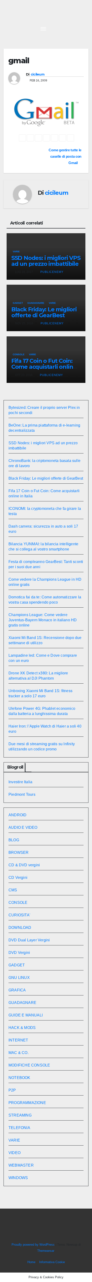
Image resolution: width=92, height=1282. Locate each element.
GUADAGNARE (35, 303)
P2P (12, 1090)
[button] (73, 28)
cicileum (37, 74)
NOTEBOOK (19, 1078)
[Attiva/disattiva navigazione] (43, 28)
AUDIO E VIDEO (23, 827)
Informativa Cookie (52, 1262)
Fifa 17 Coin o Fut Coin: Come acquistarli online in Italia (43, 366)
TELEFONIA (19, 1128)
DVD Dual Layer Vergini (29, 940)
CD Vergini (17, 878)
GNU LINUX (19, 978)
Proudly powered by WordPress (33, 1244)
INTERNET (18, 1040)
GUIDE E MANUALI (25, 1015)
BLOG (13, 840)
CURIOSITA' (19, 915)
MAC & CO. (18, 1053)
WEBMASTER (21, 1165)
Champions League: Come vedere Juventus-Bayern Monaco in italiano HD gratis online (42, 620)
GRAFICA (17, 990)
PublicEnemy (51, 272)
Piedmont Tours (21, 794)
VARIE (16, 251)
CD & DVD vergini (24, 865)
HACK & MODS (22, 1028)
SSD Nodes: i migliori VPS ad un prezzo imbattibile (45, 260)
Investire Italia (20, 782)
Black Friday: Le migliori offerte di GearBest (44, 312)
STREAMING (20, 1115)
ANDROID (17, 815)
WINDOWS (18, 1178)
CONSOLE (19, 354)
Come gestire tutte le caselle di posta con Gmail (65, 156)
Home (31, 1262)
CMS (12, 890)
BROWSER (18, 852)
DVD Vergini (19, 953)
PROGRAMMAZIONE (27, 1103)
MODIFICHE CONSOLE (29, 1065)
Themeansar (45, 1250)
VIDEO (14, 1153)
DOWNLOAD (19, 928)
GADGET (18, 303)
